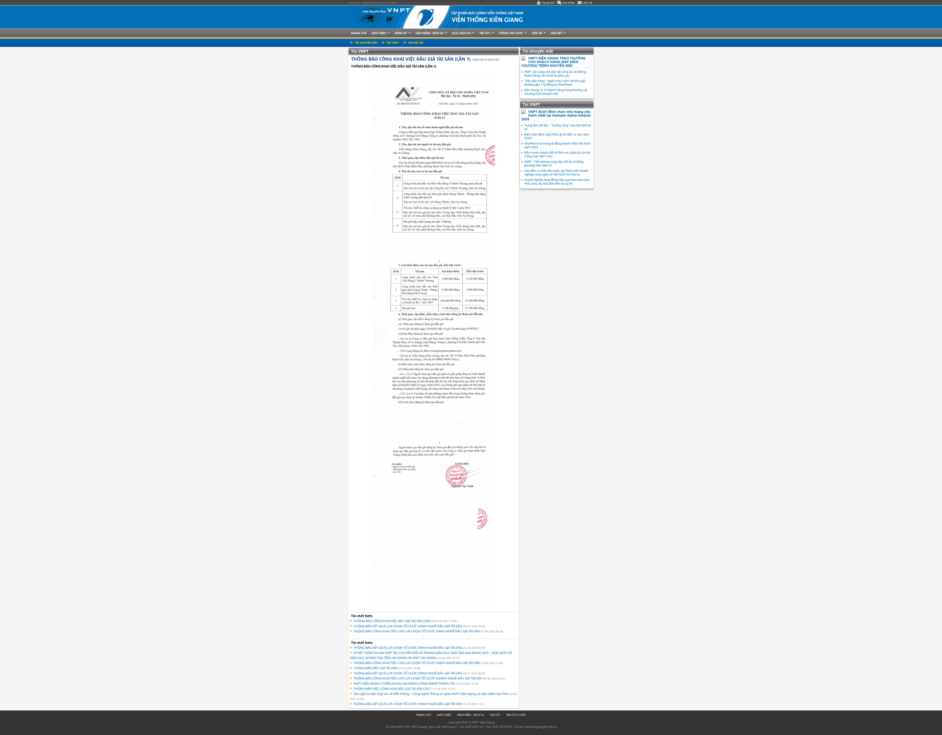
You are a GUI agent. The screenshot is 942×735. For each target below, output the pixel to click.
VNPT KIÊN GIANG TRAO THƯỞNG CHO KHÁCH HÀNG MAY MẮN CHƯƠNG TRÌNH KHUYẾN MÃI (553, 62)
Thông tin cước (511, 33)
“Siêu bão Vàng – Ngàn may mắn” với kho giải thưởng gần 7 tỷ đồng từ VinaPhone (554, 83)
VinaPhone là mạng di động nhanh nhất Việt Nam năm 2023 (557, 145)
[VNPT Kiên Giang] (439, 17)
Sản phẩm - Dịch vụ (430, 33)
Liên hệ (587, 2)
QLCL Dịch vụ (461, 33)
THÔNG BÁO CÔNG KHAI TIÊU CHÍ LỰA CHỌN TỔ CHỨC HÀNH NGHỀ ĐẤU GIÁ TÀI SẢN (417, 631)
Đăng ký (401, 33)
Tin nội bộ (415, 42)
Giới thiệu (568, 2)
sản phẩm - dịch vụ (470, 715)
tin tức (495, 715)
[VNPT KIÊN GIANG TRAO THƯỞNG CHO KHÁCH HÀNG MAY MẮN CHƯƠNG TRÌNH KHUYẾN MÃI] (523, 59)
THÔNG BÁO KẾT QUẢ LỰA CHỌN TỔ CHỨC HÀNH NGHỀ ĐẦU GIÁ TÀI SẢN (408, 626)
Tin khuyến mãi (366, 42)
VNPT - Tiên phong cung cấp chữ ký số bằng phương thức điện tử (553, 163)
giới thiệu (444, 715)
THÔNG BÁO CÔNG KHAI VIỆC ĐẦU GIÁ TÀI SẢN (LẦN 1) (411, 59)
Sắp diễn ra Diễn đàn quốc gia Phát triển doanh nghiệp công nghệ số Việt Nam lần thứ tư (556, 173)
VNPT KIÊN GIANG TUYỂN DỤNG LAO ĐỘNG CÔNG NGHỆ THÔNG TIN (404, 683)
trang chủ (423, 715)
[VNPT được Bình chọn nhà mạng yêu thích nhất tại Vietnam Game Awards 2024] (523, 113)
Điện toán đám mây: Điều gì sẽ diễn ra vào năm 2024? (556, 136)
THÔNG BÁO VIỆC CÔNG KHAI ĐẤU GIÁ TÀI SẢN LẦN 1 (392, 688)
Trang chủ (548, 2)
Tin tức (484, 33)
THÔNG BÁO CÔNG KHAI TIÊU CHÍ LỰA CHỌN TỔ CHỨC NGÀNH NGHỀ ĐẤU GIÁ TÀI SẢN (418, 678)
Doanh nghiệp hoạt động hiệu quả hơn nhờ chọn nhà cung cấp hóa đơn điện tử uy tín (556, 182)
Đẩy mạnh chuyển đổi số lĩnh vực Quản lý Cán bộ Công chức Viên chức (557, 154)
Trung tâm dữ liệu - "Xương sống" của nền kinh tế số (557, 127)
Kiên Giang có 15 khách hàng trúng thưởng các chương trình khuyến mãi (556, 92)
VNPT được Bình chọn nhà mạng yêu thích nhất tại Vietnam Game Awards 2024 (556, 115)
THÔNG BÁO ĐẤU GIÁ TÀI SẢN (375, 668)
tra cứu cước (516, 715)
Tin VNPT (392, 42)
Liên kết (556, 33)
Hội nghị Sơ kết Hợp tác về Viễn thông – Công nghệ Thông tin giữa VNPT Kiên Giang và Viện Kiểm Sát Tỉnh (431, 694)
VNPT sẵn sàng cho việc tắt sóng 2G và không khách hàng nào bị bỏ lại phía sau (555, 74)
